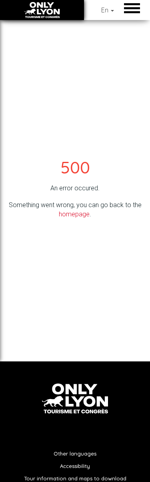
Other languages (75, 453)
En (105, 10)
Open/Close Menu (134, 8)
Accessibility (75, 466)
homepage (74, 214)
